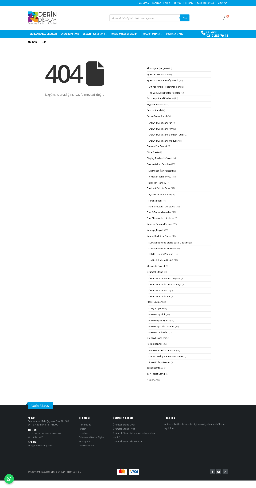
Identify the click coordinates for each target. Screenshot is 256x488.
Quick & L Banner (156, 337)
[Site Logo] (42, 18)
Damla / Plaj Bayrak (157, 146)
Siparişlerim (85, 441)
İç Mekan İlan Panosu (160, 176)
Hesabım (189, 3)
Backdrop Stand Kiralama (160, 98)
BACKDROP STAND (70, 33)
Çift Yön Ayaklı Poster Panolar (164, 86)
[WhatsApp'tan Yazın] (9, 479)
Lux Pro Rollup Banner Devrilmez (166, 356)
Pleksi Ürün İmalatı (158, 332)
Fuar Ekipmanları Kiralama (160, 218)
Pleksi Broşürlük (157, 314)
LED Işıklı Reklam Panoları (160, 253)
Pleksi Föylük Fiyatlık (159, 320)
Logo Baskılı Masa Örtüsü (160, 260)
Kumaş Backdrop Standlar (162, 248)
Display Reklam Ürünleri (43, 33)
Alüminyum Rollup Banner (162, 350)
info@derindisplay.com (40, 445)
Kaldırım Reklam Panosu (159, 224)
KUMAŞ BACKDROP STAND (124, 33)
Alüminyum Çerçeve (157, 68)
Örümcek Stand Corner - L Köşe (165, 284)
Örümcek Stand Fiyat (124, 428)
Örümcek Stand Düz (159, 290)
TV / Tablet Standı (156, 373)
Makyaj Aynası (156, 308)
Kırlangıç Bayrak (155, 230)
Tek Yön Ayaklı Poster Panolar (164, 92)
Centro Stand (154, 110)
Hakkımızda (143, 3)
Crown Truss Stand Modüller (164, 140)
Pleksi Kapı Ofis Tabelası (161, 326)
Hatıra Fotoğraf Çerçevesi (162, 206)
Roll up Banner (151, 33)
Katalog (156, 3)
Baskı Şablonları (206, 3)
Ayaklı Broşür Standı (157, 74)
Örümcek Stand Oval (159, 296)
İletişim (177, 3)
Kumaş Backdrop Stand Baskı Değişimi (169, 242)
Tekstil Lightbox (155, 367)
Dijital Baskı (153, 152)
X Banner (152, 379)
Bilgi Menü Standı (156, 104)
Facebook (212, 471)
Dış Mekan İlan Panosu (161, 170)
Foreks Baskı (155, 200)
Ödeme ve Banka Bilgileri (92, 437)
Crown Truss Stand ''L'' (160, 122)
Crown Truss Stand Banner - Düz (166, 134)
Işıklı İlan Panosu (157, 182)
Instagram (225, 471)
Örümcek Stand (174, 33)
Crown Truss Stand (94, 33)
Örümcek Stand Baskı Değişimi (164, 278)
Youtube (218, 471)
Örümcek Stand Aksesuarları (128, 441)
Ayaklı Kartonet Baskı (160, 194)
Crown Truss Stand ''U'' (161, 128)
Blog (167, 3)
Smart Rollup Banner (159, 362)
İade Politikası (86, 445)
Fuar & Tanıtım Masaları (159, 212)
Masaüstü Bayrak (156, 266)
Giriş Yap (222, 3)
